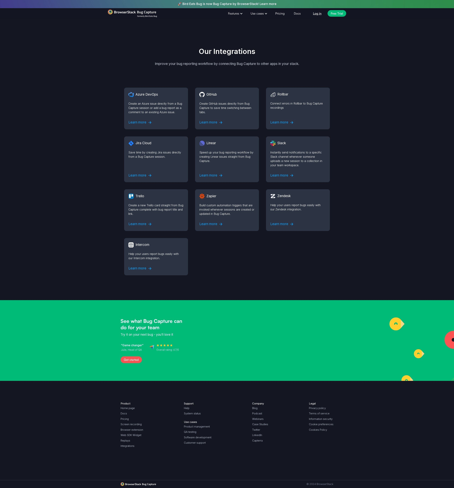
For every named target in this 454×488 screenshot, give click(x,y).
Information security (321, 419)
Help (186, 408)
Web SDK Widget (131, 435)
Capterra (257, 440)
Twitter (256, 429)
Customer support (195, 442)
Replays (125, 440)
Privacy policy (317, 408)
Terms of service (319, 413)
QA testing (190, 432)
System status (192, 413)
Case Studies (260, 424)
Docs (297, 13)
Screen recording (131, 424)
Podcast (257, 413)
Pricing (280, 13)
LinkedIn (257, 435)
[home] (125, 13)
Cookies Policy (318, 429)
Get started (131, 360)
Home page (128, 408)
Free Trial (337, 13)
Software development (197, 437)
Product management (197, 426)
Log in (317, 13)
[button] (235, 13)
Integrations (127, 446)
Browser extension (132, 429)
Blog (255, 408)
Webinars (258, 419)
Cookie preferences (321, 424)
